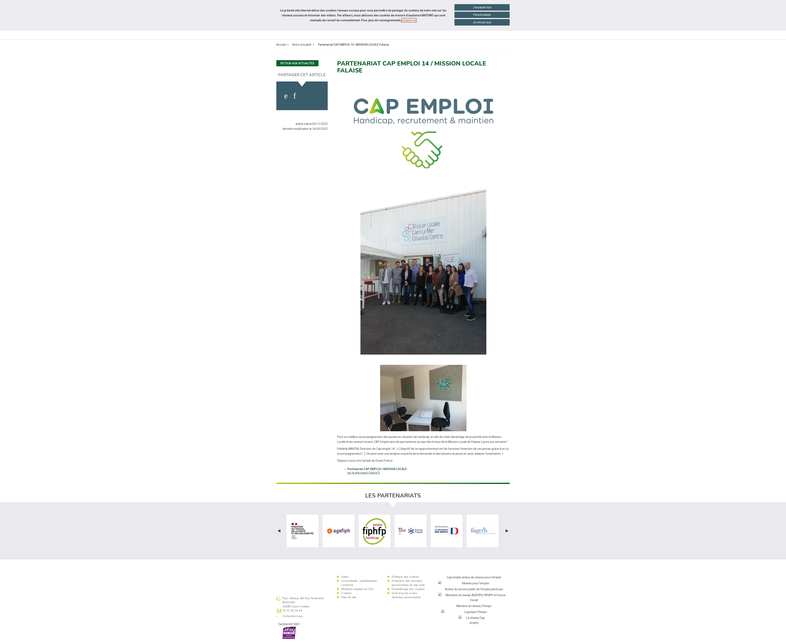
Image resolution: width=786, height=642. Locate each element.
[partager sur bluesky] (316, 96)
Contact (346, 593)
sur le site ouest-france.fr (363, 472)
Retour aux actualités (297, 63)
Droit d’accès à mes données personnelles (406, 595)
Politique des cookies (405, 577)
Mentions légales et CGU (357, 589)
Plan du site (348, 597)
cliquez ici (409, 20)
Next (507, 530)
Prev (279, 530)
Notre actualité (301, 44)
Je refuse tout (482, 22)
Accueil (281, 44)
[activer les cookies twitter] (304, 96)
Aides (345, 577)
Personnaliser (482, 14)
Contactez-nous (292, 616)
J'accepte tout (482, 7)
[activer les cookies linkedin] (294, 96)
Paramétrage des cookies (408, 589)
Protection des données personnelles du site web (408, 583)
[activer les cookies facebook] (286, 96)
